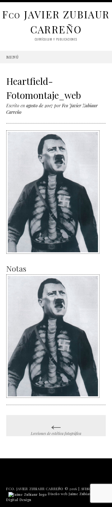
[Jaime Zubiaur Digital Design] (27, 493)
